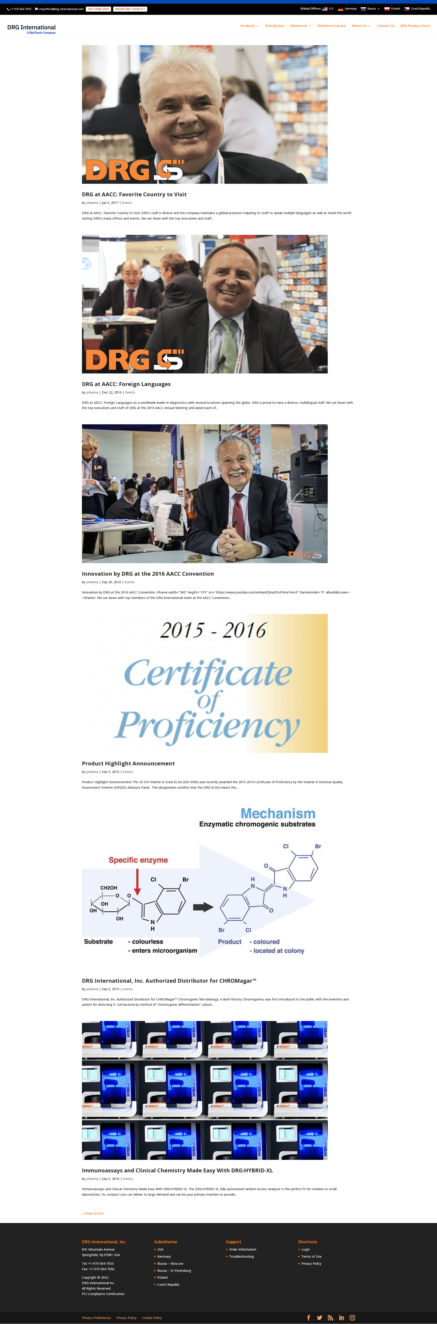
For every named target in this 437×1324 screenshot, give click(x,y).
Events (127, 202)
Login (305, 1249)
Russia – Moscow (170, 1263)
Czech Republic (420, 8)
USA (160, 1249)
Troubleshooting (241, 1256)
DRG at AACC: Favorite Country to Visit (134, 194)
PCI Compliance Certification (103, 1294)
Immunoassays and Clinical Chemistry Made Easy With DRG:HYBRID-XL (177, 1170)
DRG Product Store (415, 26)
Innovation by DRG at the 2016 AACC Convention (148, 573)
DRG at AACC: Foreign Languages (126, 384)
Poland (395, 8)
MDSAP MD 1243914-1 (130, 9)
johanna (92, 202)
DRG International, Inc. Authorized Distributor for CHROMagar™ (169, 980)
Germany (351, 8)
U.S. (331, 8)
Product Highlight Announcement (128, 763)
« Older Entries (93, 1213)
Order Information (242, 1249)
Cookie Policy (152, 1318)
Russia (372, 8)
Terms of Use (311, 1256)
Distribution (275, 26)
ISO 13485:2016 (98, 9)
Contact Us (386, 26)
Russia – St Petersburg (174, 1270)
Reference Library (332, 26)
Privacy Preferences (96, 1318)
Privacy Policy (311, 1263)
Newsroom (298, 26)
